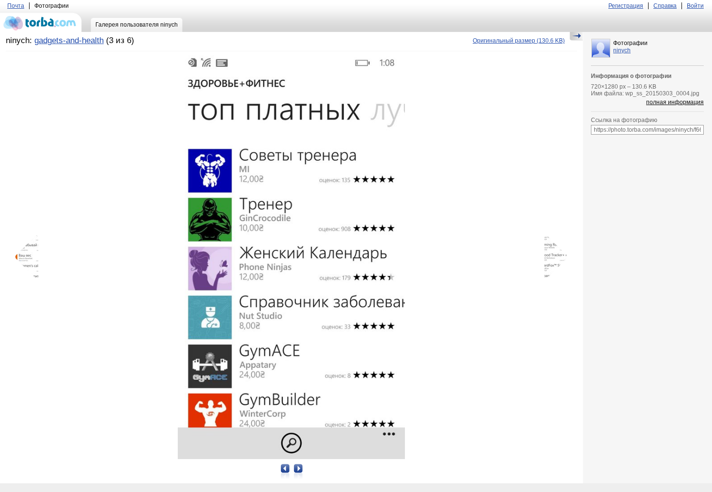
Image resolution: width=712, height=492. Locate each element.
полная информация (675, 102)
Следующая (552, 257)
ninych (622, 50)
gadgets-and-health (69, 40)
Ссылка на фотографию (624, 120)
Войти (695, 5)
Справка (665, 5)
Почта (15, 5)
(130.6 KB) (519, 40)
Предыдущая (30, 257)
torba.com (41, 22)
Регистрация (625, 5)
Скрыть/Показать (576, 36)
